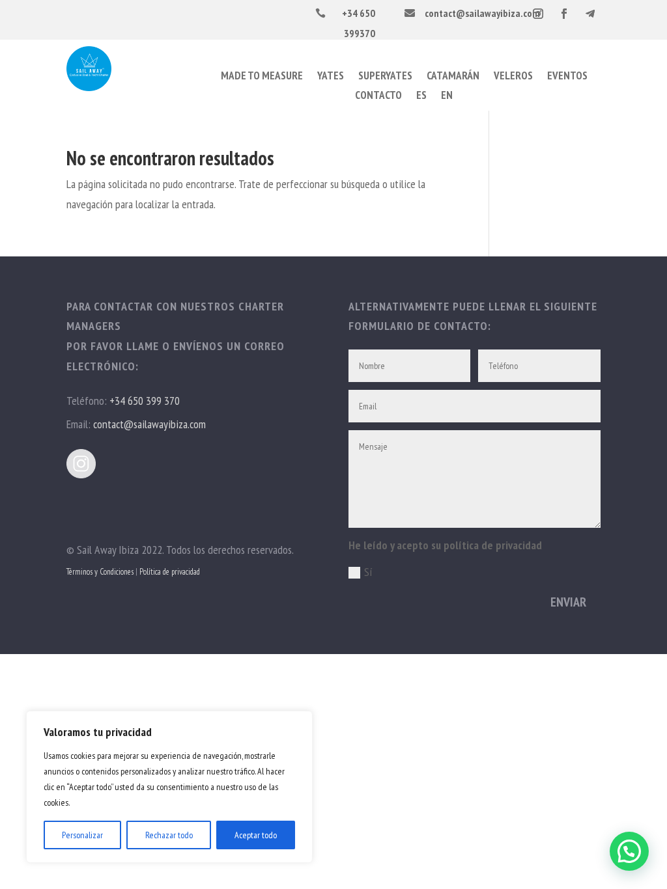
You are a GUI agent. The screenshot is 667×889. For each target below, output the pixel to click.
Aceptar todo (255, 835)
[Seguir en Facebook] (564, 13)
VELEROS (513, 77)
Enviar (568, 602)
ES (421, 96)
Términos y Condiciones (100, 571)
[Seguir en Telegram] (590, 13)
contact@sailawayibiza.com (149, 424)
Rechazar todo (169, 835)
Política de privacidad (169, 571)
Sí (368, 571)
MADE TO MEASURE (262, 77)
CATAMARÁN (453, 77)
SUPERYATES (385, 77)
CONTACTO (378, 96)
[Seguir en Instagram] (538, 13)
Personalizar (82, 835)
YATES (330, 77)
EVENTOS (567, 77)
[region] (169, 787)
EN (447, 96)
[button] (629, 851)
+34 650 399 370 (144, 400)
